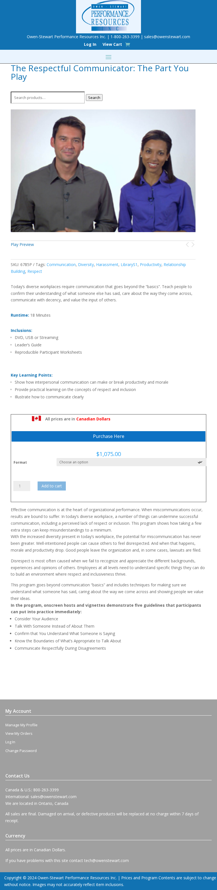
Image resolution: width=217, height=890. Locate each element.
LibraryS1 (129, 264)
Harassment (107, 264)
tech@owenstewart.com (106, 860)
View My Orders (18, 733)
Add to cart (52, 486)
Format (20, 462)
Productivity (150, 264)
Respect (34, 271)
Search (94, 97)
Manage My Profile (21, 724)
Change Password (21, 750)
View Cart (112, 44)
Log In (90, 44)
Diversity (86, 264)
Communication (61, 264)
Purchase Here (108, 436)
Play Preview (22, 244)
